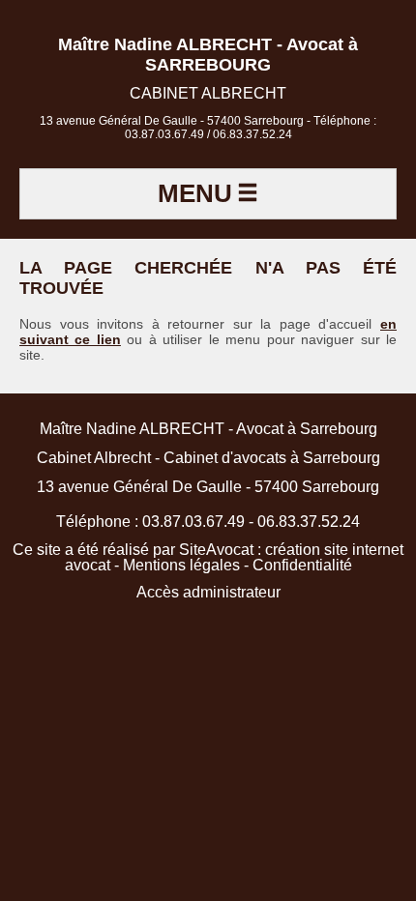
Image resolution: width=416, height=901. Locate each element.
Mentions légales (181, 565)
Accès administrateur (208, 592)
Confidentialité (302, 565)
